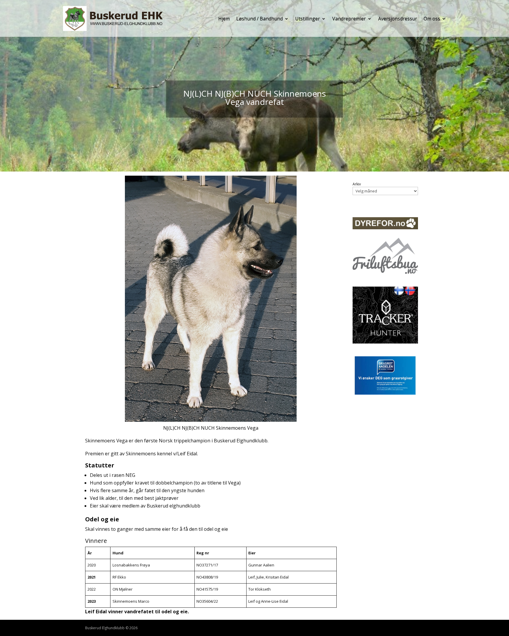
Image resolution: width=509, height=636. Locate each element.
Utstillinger (307, 18)
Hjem (224, 18)
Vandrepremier (349, 18)
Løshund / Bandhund (259, 18)
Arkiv (357, 184)
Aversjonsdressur (397, 18)
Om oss (432, 18)
